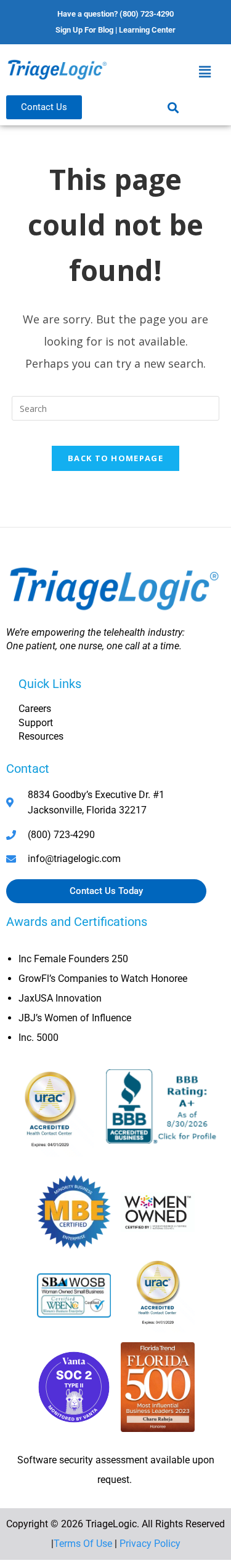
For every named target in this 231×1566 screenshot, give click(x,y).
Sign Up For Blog (84, 29)
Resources (40, 736)
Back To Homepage (115, 458)
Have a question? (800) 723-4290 (115, 13)
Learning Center (147, 29)
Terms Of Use (83, 1543)
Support (35, 723)
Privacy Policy (150, 1543)
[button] (205, 71)
